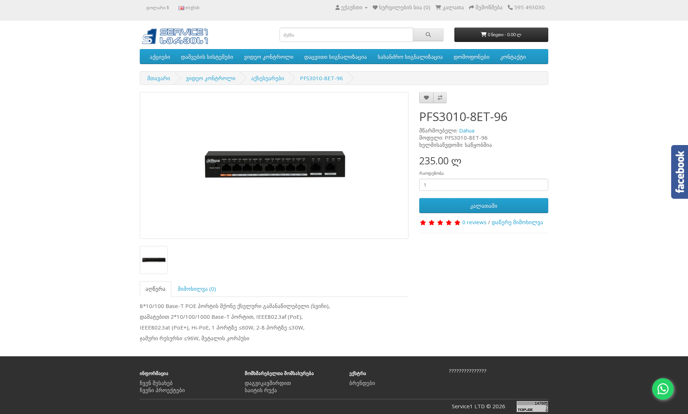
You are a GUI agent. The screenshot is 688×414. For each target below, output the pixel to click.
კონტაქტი (513, 56)
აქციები (160, 56)
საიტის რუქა (261, 390)
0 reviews (474, 222)
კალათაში (483, 205)
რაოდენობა (431, 173)
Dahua (466, 130)
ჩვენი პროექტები (162, 390)
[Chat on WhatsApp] (663, 389)
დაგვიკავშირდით (268, 382)
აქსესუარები (267, 78)
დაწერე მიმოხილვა (517, 222)
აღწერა (155, 288)
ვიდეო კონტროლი (268, 56)
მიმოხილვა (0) (197, 288)
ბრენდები (362, 382)
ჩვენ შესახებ (156, 382)
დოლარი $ (157, 8)
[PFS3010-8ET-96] (274, 165)
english (192, 8)
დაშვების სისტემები (207, 56)
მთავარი (158, 78)
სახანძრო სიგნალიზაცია (410, 56)
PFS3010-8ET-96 (321, 78)
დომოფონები (471, 56)
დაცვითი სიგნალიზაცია (335, 56)
